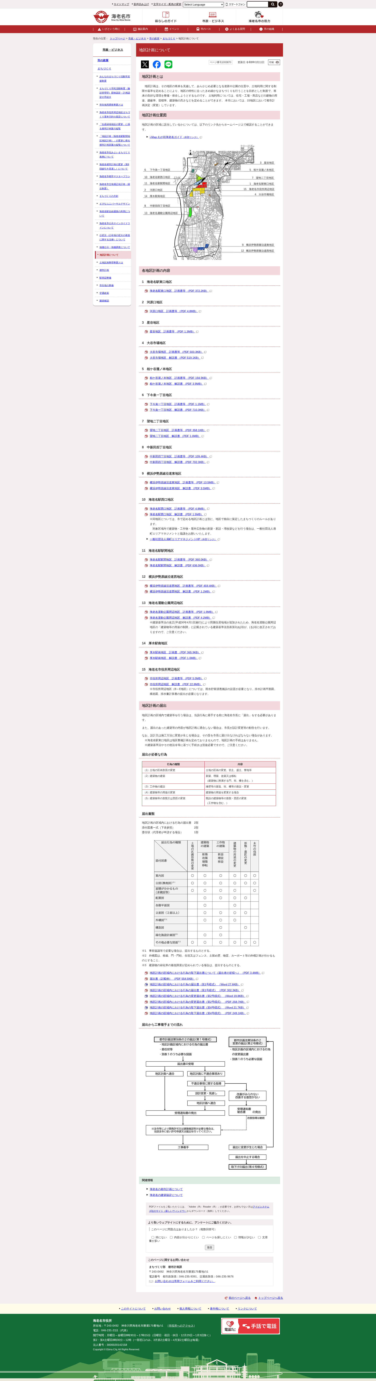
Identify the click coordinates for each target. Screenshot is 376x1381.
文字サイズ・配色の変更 (167, 4)
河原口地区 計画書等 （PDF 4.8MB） (174, 311)
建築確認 (104, 300)
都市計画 (104, 270)
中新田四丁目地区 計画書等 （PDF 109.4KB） (179, 456)
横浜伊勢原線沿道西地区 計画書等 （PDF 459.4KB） (183, 585)
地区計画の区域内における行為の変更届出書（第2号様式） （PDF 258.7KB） (198, 1001)
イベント (174, 28)
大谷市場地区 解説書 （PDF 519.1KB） (175, 357)
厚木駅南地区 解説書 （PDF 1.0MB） (174, 658)
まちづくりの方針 (108, 196)
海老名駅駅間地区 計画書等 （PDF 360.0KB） (179, 559)
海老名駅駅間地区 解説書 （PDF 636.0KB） (178, 565)
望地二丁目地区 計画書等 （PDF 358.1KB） (178, 430)
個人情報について (190, 1308)
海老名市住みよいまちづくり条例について (114, 154)
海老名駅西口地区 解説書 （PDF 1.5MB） (176, 514)
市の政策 (154, 38)
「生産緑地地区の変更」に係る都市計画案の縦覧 (114, 126)
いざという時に (111, 28)
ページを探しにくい (219, 1237)
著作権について (219, 1308)
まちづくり (169, 38)
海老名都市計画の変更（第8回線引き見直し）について (114, 166)
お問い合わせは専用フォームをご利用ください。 (185, 1281)
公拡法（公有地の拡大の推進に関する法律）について (114, 237)
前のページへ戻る (240, 1297)
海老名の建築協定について (166, 1195)
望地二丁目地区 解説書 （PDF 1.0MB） (175, 436)
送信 (209, 1247)
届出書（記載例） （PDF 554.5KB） (172, 978)
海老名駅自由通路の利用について (114, 213)
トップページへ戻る (270, 1297)
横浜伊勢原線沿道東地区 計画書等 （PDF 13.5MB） (183, 482)
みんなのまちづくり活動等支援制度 (114, 78)
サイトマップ (121, 4)
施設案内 (143, 28)
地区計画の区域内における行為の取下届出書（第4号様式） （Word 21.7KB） (197, 1007)
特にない (161, 1237)
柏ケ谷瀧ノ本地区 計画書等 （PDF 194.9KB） (179, 377)
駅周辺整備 (105, 277)
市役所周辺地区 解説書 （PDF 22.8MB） (176, 684)
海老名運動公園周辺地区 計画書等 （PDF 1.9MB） (182, 611)
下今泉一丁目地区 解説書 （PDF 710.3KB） (178, 409)
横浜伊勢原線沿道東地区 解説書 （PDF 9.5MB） (181, 488)
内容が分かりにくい (187, 1237)
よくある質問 (237, 28)
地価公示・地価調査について (114, 247)
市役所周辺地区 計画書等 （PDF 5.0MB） (176, 678)
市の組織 (269, 28)
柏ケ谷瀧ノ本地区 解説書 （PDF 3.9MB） (176, 383)
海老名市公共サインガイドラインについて (114, 225)
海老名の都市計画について (166, 1189)
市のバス (206, 28)
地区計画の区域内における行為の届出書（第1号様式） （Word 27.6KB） (195, 984)
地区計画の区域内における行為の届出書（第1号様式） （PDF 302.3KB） (195, 990)
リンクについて (247, 1308)
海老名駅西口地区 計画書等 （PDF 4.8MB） (178, 508)
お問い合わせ (162, 1308)
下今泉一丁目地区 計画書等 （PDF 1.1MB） (178, 404)
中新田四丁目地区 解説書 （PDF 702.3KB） (178, 462)
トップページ (117, 38)
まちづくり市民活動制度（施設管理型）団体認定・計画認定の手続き (114, 92)
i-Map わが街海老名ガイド (174, 137)
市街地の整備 (106, 285)
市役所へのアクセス (181, 1325)
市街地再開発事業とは (111, 104)
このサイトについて (133, 1308)
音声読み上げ (141, 4)
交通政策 (104, 293)
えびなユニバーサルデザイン (114, 203)
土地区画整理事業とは (111, 262)
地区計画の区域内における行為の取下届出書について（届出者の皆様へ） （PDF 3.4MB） (205, 972)
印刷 (271, 62)
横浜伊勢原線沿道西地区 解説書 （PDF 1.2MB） (181, 591)
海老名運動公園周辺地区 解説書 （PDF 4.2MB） (181, 617)
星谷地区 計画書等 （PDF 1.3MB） (172, 331)
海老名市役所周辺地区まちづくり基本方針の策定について (114, 114)
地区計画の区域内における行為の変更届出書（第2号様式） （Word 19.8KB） (197, 996)
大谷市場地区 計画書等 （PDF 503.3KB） (176, 351)
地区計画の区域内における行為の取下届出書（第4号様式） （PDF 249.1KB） (198, 1013)
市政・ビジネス (137, 38)
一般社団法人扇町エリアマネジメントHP (183, 539)
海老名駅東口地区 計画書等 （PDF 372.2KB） (179, 290)
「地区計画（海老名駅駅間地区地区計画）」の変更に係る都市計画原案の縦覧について (114, 140)
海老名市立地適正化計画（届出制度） (114, 186)
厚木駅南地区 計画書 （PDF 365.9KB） (175, 652)
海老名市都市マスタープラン (114, 176)
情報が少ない (247, 1237)
